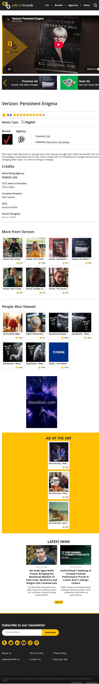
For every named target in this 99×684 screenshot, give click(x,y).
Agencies (73, 5)
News (87, 5)
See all (59, 602)
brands (22, 5)
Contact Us (35, 660)
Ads (47, 5)
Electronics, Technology (58, 142)
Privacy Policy (59, 653)
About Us (6, 653)
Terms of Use (36, 653)
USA (48, 136)
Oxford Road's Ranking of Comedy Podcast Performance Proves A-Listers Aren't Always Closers (75, 577)
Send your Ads (60, 660)
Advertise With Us (11, 660)
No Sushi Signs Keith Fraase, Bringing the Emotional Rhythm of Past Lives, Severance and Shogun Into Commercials (41, 577)
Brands (59, 5)
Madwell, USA (9, 177)
